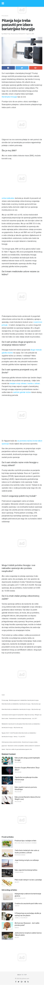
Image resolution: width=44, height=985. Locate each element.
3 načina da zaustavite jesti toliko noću (28, 903)
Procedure (5, 16)
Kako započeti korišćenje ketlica (26, 870)
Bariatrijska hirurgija (9, 97)
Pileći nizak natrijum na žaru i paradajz (28, 880)
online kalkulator (8, 198)
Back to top (22, 975)
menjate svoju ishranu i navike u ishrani (24, 383)
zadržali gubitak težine (22, 392)
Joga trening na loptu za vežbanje (27, 860)
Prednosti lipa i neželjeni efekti (25, 841)
